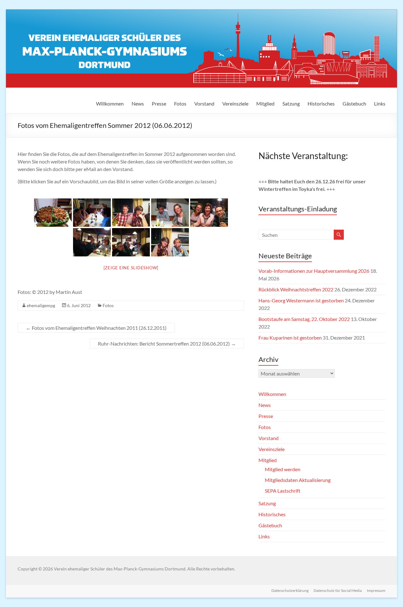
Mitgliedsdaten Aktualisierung (298, 480)
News (138, 103)
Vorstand (204, 103)
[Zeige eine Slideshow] (131, 267)
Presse (159, 103)
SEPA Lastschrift (282, 491)
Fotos (180, 103)
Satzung (291, 103)
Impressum (376, 590)
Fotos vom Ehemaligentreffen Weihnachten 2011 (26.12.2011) (96, 328)
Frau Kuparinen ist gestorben (290, 338)
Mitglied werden (282, 469)
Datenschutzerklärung (290, 590)
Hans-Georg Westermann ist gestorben (301, 300)
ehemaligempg (41, 305)
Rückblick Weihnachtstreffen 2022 (295, 289)
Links (379, 103)
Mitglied (265, 103)
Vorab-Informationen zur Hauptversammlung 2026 (313, 271)
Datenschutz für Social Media (338, 590)
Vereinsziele (235, 103)
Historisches (321, 103)
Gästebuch (354, 103)
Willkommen (110, 103)
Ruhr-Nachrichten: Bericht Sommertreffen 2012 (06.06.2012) (167, 343)
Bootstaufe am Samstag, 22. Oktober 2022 (304, 319)
